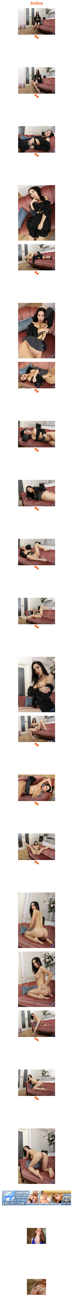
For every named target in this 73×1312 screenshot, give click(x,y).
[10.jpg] (36, 568)
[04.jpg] (36, 214)
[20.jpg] (36, 1157)
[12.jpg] (36, 686)
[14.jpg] (36, 803)
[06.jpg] (36, 332)
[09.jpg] (36, 509)
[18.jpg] (36, 1039)
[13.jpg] (36, 745)
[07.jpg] (36, 391)
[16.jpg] (36, 921)
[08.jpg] (36, 450)
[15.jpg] (36, 862)
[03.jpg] (36, 155)
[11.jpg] (36, 627)
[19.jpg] (36, 1098)
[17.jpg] (36, 980)
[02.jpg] (36, 96)
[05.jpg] (36, 273)
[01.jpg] (36, 37)
